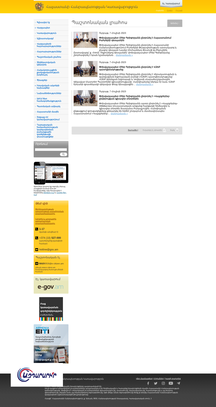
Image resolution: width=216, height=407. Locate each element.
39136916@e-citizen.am (51, 263)
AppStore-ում (48, 193)
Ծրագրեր (42, 80)
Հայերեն (160, 10)
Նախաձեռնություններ (49, 93)
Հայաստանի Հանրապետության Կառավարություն (87, 6)
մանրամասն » (124, 55)
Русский (179, 10)
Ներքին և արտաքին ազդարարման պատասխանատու (45, 221)
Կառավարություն (46, 33)
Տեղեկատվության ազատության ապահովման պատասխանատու (49, 211)
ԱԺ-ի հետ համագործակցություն (49, 99)
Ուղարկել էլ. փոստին (153, 130)
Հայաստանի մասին (48, 112)
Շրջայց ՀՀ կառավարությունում (48, 118)
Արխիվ (174, 23)
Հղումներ (159, 378)
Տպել (172, 130)
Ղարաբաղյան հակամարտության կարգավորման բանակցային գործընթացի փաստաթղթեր (47, 131)
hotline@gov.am (48, 249)
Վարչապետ (43, 28)
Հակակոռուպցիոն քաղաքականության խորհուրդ (48, 72)
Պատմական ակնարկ (48, 106)
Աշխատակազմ (45, 38)
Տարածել (132, 130)
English (170, 10)
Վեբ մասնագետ (144, 378)
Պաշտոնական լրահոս (49, 57)
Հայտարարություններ (49, 51)
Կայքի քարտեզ (173, 378)
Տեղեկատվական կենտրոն (46, 63)
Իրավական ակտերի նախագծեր (48, 86)
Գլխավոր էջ (43, 22)
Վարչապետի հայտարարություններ (49, 45)
